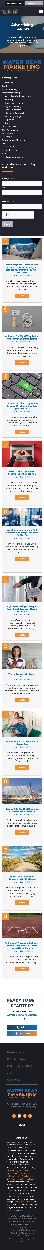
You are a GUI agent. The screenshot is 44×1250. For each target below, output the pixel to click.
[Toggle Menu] (41, 11)
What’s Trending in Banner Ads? (22, 675)
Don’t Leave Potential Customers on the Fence (22, 878)
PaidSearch (25, 1170)
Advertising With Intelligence (18, 96)
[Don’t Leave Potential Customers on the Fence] (22, 871)
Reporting (9, 119)
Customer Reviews (14, 103)
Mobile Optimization (14, 157)
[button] (22, 296)
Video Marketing (10, 150)
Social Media (8, 146)
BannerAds (25, 1173)
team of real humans (23, 1202)
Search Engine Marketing (14, 140)
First (4, 188)
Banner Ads (7, 82)
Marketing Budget (13, 116)
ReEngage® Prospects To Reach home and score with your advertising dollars (22, 946)
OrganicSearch (12, 1173)
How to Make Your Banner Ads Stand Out (22, 742)
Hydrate (6, 123)
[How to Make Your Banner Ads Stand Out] (22, 736)
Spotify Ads (23, 1176)
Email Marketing (9, 89)
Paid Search (7, 133)
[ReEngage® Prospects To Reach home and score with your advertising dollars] (22, 937)
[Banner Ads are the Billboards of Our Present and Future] (22, 803)
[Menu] (8, 1130)
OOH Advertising (10, 130)
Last (4, 197)
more (34, 1176)
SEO (4, 143)
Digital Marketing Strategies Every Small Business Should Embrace (22, 609)
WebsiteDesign (12, 1170)
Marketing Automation (15, 113)
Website (6, 153)
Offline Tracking (9, 126)
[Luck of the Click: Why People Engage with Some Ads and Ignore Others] (22, 398)
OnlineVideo (11, 1176)
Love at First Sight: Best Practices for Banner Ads (22, 472)
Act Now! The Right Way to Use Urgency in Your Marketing (22, 337)
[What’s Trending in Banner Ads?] (22, 668)
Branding (9, 99)
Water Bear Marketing (23, 275)
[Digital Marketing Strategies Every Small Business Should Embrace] (22, 601)
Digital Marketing (13, 106)
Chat (4, 86)
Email (8, 202)
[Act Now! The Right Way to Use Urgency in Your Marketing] (22, 331)
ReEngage (7, 136)
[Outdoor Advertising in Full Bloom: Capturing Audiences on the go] (22, 525)
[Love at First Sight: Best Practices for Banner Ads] (22, 466)
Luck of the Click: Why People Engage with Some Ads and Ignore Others (22, 406)
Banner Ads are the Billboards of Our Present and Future (22, 810)
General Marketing (11, 92)
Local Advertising (13, 109)
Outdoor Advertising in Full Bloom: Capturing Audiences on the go (22, 533)
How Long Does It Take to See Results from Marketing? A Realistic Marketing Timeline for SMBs (22, 268)
